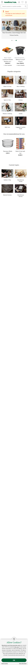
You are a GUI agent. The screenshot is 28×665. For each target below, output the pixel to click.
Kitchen (21, 100)
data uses (16, 647)
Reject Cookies (4, 663)
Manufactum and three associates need (11, 645)
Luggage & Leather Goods (21, 127)
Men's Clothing (20, 86)
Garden (20, 113)
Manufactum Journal (20, 195)
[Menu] (2, 2)
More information (23, 663)
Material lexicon (7, 195)
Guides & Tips (7, 180)
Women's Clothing (7, 113)
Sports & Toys (7, 100)
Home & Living (7, 86)
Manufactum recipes (20, 180)
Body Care (7, 127)
